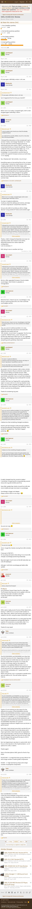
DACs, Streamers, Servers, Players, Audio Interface (19, 886)
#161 (30, 58)
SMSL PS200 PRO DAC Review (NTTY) (16, 853)
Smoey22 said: (5, 223)
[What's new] (26, 1)
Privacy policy (19, 902)
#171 (30, 353)
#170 (30, 316)
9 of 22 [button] (16, 841)
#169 (30, 297)
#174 (30, 506)
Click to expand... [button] (16, 236)
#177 (30, 607)
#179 (30, 690)
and (9, 342)
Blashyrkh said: (5, 129)
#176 (30, 580)
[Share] (27, 59)
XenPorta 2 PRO (4, 907)
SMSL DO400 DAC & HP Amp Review (16, 866)
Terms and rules (11, 902)
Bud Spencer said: (6, 319)
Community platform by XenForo (14, 905)
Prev (11, 841)
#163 (30, 89)
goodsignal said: (6, 92)
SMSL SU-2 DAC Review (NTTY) (14, 859)
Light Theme (5, 900)
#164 (30, 108)
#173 (30, 444)
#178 (30, 637)
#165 (30, 125)
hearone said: (5, 640)
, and (12, 180)
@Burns (4, 588)
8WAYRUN (18, 907)
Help (25, 902)
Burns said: (4, 583)
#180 (30, 774)
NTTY (5, 854)
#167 (30, 219)
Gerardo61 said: (6, 408)
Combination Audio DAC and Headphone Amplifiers (19, 854)
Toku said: (4, 693)
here (20, 9)
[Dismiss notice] (29, 6)
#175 (30, 539)
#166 (30, 191)
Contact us (3, 902)
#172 (30, 404)
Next (21, 841)
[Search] (30, 1)
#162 (30, 76)
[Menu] (2, 1)
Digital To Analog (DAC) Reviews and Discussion (19, 877)
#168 (30, 261)
